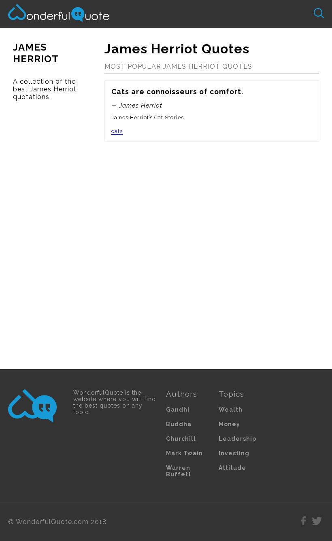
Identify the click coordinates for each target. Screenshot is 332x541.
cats (117, 131)
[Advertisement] (46, 235)
